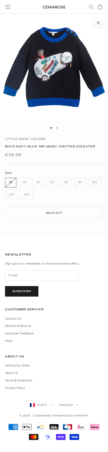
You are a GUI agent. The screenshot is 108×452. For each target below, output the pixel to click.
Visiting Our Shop (17, 365)
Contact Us (13, 319)
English (66, 404)
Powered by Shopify (70, 415)
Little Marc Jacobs (25, 139)
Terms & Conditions (18, 380)
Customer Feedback (19, 333)
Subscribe (21, 291)
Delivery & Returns (18, 326)
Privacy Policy (15, 388)
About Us (11, 373)
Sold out (54, 213)
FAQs (8, 341)
